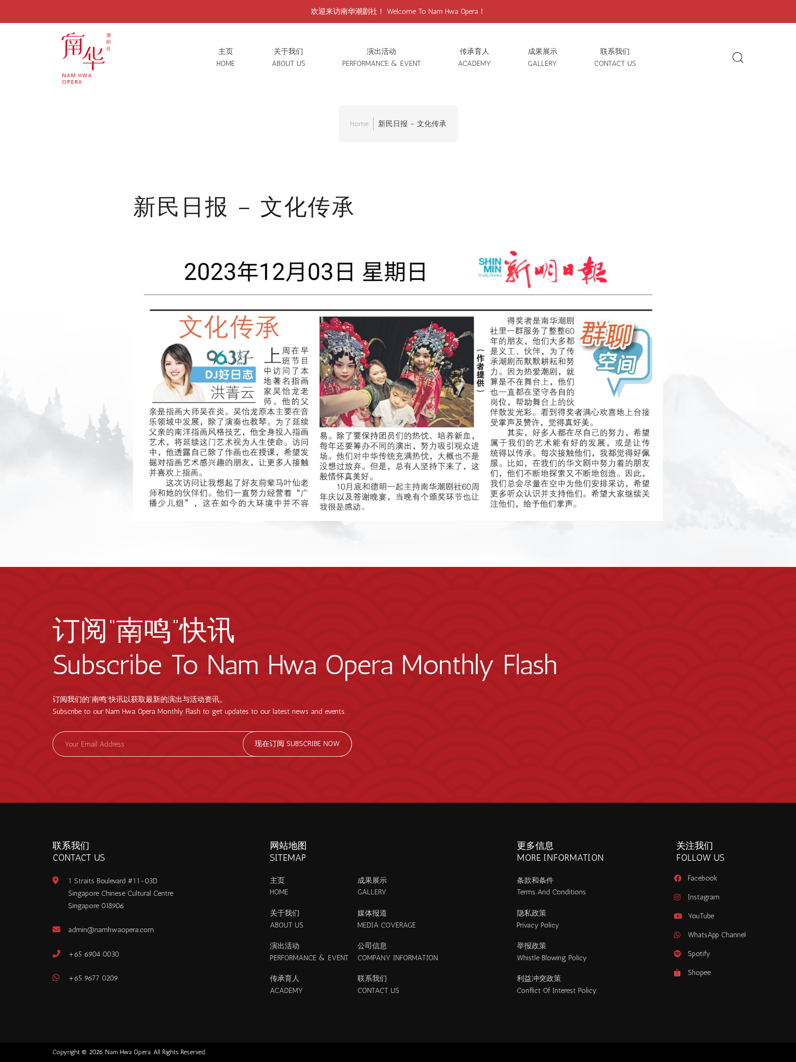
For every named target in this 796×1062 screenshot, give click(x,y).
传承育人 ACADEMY (474, 57)
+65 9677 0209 (93, 978)
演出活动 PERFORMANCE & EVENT (381, 57)
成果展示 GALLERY (542, 57)
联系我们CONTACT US (615, 57)
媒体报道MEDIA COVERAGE (386, 919)
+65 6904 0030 (93, 954)
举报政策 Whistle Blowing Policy (552, 951)
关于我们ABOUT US (288, 57)
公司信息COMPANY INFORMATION (397, 951)
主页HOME (226, 57)
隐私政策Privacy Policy (538, 919)
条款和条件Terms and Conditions (551, 886)
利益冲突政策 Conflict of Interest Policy (557, 984)
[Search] (737, 57)
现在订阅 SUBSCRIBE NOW (297, 743)
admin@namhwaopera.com (111, 929)
